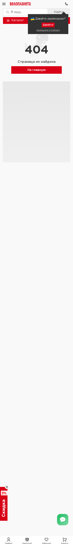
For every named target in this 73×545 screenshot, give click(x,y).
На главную (37, 70)
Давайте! (48, 25)
